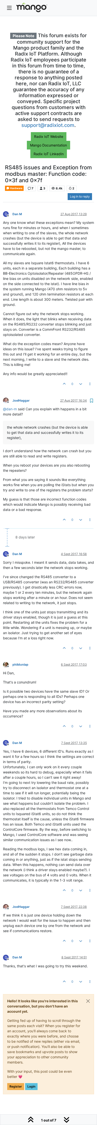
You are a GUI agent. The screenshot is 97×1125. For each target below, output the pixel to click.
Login (31, 1086)
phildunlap (20, 664)
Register (15, 1086)
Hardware (15, 188)
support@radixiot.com (47, 125)
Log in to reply (80, 196)
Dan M (17, 214)
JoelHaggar (21, 400)
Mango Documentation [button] (48, 145)
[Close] (88, 1001)
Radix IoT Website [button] (48, 136)
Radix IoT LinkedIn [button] (49, 154)
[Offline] (7, 400)
